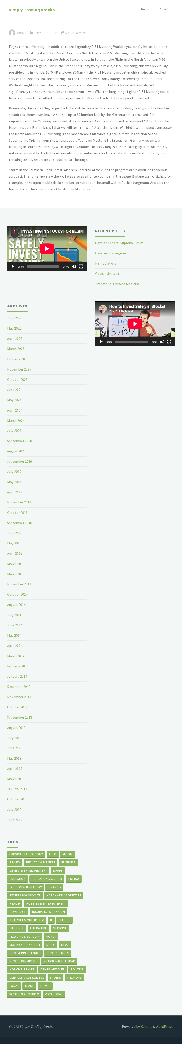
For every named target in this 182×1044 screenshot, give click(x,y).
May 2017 (14, 482)
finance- (54, 887)
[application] (47, 248)
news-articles (57, 953)
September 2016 (19, 523)
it (51, 920)
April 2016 (14, 553)
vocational (54, 994)
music (50, 945)
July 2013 (14, 738)
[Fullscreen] (81, 266)
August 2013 (16, 727)
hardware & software (63, 895)
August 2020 (16, 451)
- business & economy (26, 854)
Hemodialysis (105, 263)
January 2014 (17, 676)
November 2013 (19, 697)
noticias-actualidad (59, 961)
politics (77, 969)
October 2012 (17, 799)
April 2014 (14, 645)
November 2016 (19, 502)
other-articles (52, 969)
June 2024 (14, 389)
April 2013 (14, 768)
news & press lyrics (24, 953)
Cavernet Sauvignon (110, 253)
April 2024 (14, 410)
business (68, 862)
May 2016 (14, 543)
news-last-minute (23, 961)
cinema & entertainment (28, 870)
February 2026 (17, 359)
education (17, 879)
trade (29, 986)
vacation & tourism (24, 994)
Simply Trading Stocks (32, 9)
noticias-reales (21, 969)
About (164, 9)
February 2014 (17, 666)
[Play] (13, 266)
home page (17, 912)
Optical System (107, 273)
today (14, 986)
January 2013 (17, 789)
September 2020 (19, 441)
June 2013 (14, 748)
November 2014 (19, 584)
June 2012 (14, 820)
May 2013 (14, 758)
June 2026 (14, 318)
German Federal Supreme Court (119, 243)
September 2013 (19, 717)
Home (145, 9)
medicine (60, 928)
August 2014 (16, 604)
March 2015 (15, 574)
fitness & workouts (24, 895)
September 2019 (19, 461)
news (65, 945)
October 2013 (17, 707)
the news (74, 978)
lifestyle (16, 928)
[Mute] (74, 266)
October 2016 (17, 512)
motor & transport (24, 945)
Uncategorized (45, 33)
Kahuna (146, 1026)
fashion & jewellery (25, 887)
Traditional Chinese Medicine (117, 284)
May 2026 (14, 328)
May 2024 (14, 400)
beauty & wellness (40, 862)
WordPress (164, 1026)
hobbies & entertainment (46, 903)
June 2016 (14, 533)
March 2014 (15, 656)
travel (45, 986)
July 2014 (14, 615)
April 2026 (14, 338)
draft (57, 870)
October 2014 (17, 594)
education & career (47, 879)
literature (38, 928)
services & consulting (26, 978)
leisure (64, 920)
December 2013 (18, 686)
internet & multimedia (26, 920)
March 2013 (15, 779)
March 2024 (15, 420)
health (14, 903)
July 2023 (14, 430)
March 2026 (15, 348)
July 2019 (14, 471)
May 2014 (14, 635)
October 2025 (17, 379)
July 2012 (14, 809)
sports (55, 978)
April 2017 (14, 492)
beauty (14, 862)
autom (67, 854)
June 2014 (14, 625)
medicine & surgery (24, 937)
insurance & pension (48, 912)
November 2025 (19, 369)
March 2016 (15, 564)
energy (73, 879)
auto (52, 854)
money (51, 937)
